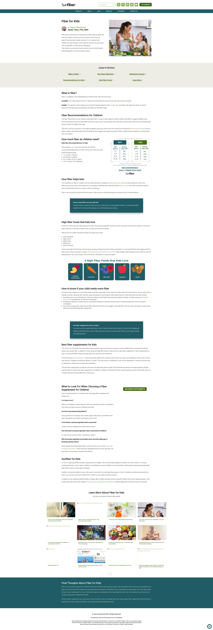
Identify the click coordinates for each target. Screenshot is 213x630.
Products (78, 11)
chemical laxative (78, 358)
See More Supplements (135, 389)
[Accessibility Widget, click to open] (209, 626)
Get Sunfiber (146, 4)
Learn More (137, 80)
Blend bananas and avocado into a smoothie (102, 252)
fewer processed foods (137, 128)
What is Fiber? (73, 74)
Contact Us (133, 11)
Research (109, 11)
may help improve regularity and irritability (99, 482)
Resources (121, 11)
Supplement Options (137, 74)
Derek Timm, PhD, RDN (78, 30)
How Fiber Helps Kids (105, 74)
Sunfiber (64, 462)
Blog (98, 11)
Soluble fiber (115, 105)
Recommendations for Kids (73, 80)
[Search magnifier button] (114, 5)
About (89, 11)
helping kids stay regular (117, 183)
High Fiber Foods (105, 80)
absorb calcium (124, 185)
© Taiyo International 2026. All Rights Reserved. (106, 614)
